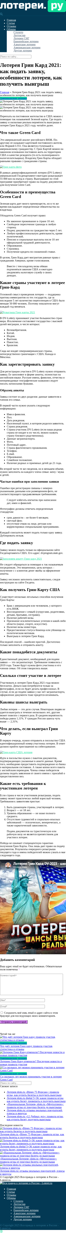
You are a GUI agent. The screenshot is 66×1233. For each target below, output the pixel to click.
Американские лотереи (27, 47)
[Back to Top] (1, 1231)
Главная (11, 20)
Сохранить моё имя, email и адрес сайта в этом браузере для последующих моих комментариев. (29, 1014)
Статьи (11, 23)
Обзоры (11, 29)
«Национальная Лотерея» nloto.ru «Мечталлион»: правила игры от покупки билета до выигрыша (35, 1106)
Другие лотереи (23, 50)
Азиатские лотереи (25, 44)
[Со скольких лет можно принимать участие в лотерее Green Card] (33, 1069)
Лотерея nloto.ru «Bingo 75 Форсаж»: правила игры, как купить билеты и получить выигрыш (34, 1094)
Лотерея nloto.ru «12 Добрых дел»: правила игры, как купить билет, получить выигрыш (35, 1118)
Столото (18, 32)
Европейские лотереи (26, 41)
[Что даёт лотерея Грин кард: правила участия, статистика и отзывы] (33, 1039)
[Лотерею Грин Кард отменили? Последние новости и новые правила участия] (33, 1054)
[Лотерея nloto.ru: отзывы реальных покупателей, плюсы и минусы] (33, 1167)
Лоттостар (19, 35)
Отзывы (11, 26)
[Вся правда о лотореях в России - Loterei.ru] (33, 11)
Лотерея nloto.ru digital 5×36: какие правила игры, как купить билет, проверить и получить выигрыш (36, 1100)
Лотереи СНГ (21, 38)
